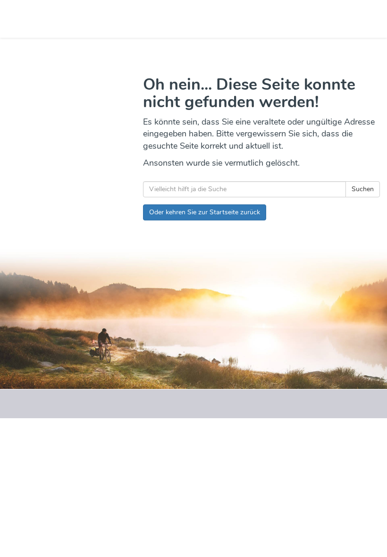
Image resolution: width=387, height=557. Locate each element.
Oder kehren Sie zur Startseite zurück (204, 212)
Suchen (363, 189)
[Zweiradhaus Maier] (100, 19)
